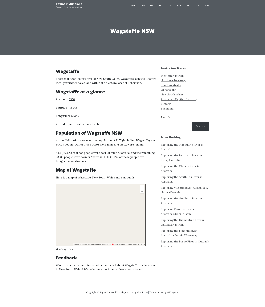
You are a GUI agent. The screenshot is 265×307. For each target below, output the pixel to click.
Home (133, 5)
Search (165, 117)
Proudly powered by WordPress (132, 292)
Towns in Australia (69, 4)
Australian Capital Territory (179, 99)
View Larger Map (65, 249)
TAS (207, 5)
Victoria (166, 104)
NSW (179, 5)
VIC (198, 5)
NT (151, 5)
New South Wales (172, 94)
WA (143, 5)
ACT (189, 5)
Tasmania (167, 108)
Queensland (168, 89)
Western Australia (172, 75)
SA (160, 5)
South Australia (171, 85)
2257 (72, 99)
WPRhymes (172, 292)
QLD (169, 5)
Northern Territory (173, 80)
